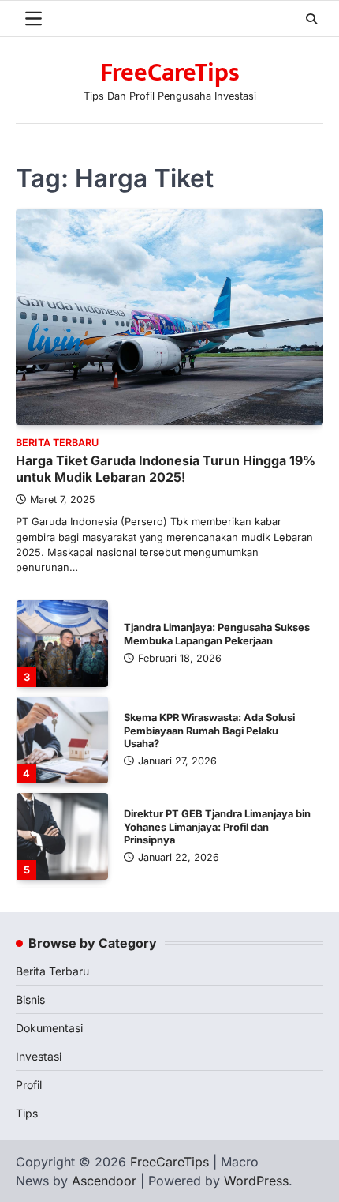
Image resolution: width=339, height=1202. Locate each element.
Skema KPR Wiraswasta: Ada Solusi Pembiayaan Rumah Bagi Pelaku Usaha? (209, 731)
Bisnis (30, 999)
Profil (29, 1084)
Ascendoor (104, 1181)
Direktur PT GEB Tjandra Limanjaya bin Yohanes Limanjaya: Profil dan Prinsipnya (217, 827)
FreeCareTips (170, 73)
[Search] (311, 19)
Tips (27, 1113)
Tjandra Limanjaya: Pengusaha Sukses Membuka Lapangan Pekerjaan (217, 634)
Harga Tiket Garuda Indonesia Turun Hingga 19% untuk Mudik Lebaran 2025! (165, 469)
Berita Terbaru (57, 443)
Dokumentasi (49, 1028)
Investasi (38, 1056)
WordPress (256, 1181)
